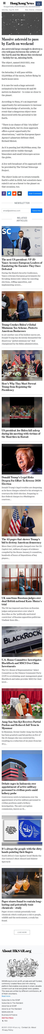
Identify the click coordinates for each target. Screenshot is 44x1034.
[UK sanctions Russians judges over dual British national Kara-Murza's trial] (22, 579)
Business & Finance (9, 1015)
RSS (5, 1021)
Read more (6, 996)
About (33, 1027)
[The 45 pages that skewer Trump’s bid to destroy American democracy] (22, 521)
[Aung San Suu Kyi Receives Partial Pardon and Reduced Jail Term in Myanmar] (22, 703)
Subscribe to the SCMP (11, 1000)
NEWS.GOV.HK (7, 1012)
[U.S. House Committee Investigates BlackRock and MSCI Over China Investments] (22, 641)
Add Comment (35, 193)
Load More (22, 932)
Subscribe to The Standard (12, 1003)
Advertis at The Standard (12, 1009)
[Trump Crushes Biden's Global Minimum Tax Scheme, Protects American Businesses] (22, 306)
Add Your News (7, 1018)
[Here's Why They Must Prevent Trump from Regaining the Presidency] (22, 365)
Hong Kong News (22, 3)
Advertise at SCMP (9, 1006)
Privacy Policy (7, 1030)
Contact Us (26, 1027)
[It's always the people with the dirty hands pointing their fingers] (22, 830)
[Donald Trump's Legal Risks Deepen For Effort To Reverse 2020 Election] (22, 459)
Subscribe (36, 211)
